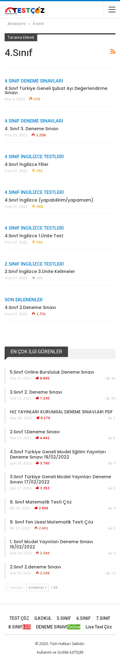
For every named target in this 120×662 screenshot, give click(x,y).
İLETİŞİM (76, 652)
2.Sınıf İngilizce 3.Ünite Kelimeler (40, 271)
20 (112, 398)
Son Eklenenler (24, 300)
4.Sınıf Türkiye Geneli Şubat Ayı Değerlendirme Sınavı (56, 90)
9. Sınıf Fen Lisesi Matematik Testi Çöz (51, 522)
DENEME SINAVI (58, 626)
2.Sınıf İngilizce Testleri (34, 264)
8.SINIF (19, 626)
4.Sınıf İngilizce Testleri (34, 156)
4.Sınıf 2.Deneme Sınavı (30, 307)
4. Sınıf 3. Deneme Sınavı (31, 129)
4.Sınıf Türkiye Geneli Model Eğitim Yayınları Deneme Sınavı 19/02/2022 (58, 454)
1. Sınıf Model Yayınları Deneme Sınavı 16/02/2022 (51, 544)
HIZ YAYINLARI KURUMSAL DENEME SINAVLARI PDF (61, 412)
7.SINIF (103, 618)
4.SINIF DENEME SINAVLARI (34, 81)
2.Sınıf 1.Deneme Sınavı (35, 432)
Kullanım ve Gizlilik (53, 652)
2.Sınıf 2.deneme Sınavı (35, 567)
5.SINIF (64, 618)
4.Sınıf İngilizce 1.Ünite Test (34, 236)
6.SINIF (83, 618)
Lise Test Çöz (99, 626)
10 (112, 573)
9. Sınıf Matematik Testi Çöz (41, 502)
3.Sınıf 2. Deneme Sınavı (36, 392)
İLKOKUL (42, 618)
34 (112, 378)
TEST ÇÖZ (19, 618)
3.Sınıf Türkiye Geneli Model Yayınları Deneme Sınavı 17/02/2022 (60, 479)
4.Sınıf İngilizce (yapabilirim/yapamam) (49, 200)
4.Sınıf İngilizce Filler (27, 164)
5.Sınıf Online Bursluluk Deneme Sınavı (52, 372)
